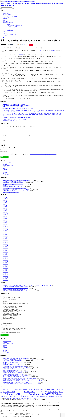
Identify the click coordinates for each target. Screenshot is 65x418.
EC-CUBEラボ (11, 27)
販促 (49, 114)
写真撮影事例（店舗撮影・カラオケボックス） (14, 120)
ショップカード (8, 111)
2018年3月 (5, 254)
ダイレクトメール (17, 111)
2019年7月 (5, 233)
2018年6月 (5, 250)
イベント (35, 110)
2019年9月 (5, 230)
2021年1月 (5, 212)
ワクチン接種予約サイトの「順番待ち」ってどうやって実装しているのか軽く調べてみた (23, 380)
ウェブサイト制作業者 (19, 391)
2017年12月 (5, 258)
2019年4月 (5, 237)
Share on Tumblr (10, 44)
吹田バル (53, 50)
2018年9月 (5, 246)
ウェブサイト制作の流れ (11, 16)
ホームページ (6, 13)
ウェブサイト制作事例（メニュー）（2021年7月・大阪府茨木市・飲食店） (20, 378)
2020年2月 (5, 224)
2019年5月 (5, 236)
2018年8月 (5, 248)
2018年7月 (5, 249)
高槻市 (4, 115)
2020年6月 (5, 218)
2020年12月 (5, 213)
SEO (4, 170)
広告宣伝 (54, 394)
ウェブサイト (41, 110)
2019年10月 (5, 229)
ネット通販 (44, 392)
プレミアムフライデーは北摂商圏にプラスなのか (14, 104)
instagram (18, 110)
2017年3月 (5, 270)
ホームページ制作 (14, 394)
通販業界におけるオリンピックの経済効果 (12, 372)
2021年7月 (5, 204)
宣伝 (46, 394)
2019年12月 (5, 226)
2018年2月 (5, 256)
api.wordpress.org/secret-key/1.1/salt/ (15, 25)
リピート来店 (25, 113)
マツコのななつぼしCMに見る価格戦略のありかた (14, 182)
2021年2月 (5, 210)
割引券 (38, 113)
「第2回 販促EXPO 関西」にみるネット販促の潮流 (14, 188)
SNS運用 (5, 169)
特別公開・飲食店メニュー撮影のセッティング (13, 374)
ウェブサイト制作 (7, 14)
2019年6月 (5, 234)
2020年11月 (5, 214)
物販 (2, 396)
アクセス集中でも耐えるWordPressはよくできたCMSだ (15, 375)
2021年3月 (5, 209)
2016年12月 (5, 274)
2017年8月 (5, 264)
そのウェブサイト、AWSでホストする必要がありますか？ (16, 190)
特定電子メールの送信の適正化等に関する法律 (17, 114)
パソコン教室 (6, 174)
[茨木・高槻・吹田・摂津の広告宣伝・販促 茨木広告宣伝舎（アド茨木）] (18, 1)
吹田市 (53, 113)
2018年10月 (5, 245)
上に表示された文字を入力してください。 (10, 147)
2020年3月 (5, 222)
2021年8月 (5, 202)
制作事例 (5, 35)
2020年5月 (5, 220)
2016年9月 (5, 278)
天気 (43, 394)
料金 (4, 31)
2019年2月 (5, 240)
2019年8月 (5, 232)
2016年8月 (5, 280)
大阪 (57, 113)
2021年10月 (5, 200)
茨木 (30, 114)
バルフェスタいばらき (34, 111)
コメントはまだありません (25, 117)
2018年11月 (5, 244)
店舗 (59, 394)
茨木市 (33, 114)
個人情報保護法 (32, 113)
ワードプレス (23, 394)
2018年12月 (5, 242)
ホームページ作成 (51, 111)
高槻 (58, 396)
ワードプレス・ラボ (12, 26)
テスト (4, 185)
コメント (3, 135)
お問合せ (5, 33)
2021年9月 (5, 201)
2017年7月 (5, 265)
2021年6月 (5, 205)
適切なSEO (5, 21)
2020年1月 (5, 225)
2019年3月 (5, 238)
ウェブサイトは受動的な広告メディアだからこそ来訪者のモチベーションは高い (21, 383)
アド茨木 (30, 110)
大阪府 (60, 113)
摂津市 (4, 114)
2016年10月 (5, 277)
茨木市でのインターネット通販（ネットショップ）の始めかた (17, 189)
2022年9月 (5, 197)
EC (3, 389)
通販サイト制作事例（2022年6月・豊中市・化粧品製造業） (16, 180)
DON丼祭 (21, 54)
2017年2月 (5, 272)
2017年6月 (5, 266)
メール (3, 140)
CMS (1, 389)
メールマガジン (6, 113)
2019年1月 (5, 241)
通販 (37, 396)
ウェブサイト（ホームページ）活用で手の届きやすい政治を (16, 105)
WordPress (24, 389)
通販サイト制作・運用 (8, 165)
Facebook (13, 110)
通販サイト (42, 396)
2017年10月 (5, 261)
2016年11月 (5, 276)
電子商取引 (51, 396)
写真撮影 (8, 17)
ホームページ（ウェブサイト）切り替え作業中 (14, 119)
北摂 (42, 113)
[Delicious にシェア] (17, 44)
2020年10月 (5, 216)
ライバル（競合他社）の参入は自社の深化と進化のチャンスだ (17, 376)
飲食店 (60, 114)
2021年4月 (5, 208)
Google (14, 389)
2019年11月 (5, 228)
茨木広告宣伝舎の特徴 (8, 22)
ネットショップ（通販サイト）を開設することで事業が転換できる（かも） (20, 382)
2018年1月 (5, 257)
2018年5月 (5, 252)
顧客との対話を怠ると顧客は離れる (11, 192)
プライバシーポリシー (11, 34)
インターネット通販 (48, 389)
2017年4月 (5, 269)
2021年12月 (5, 198)
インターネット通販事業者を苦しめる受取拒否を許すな (15, 286)
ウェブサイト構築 (58, 110)
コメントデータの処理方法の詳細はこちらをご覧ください (43, 154)
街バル (45, 114)
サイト (2, 142)
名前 (2, 138)
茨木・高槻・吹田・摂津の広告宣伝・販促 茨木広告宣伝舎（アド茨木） (20, 398)
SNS (22, 110)
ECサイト (7, 389)
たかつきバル (40, 50)
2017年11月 (5, 260)
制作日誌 (5, 173)
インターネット (38, 389)
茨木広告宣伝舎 (39, 114)
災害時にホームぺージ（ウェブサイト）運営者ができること (16, 106)
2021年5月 (5, 206)
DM (4, 110)
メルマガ (13, 113)
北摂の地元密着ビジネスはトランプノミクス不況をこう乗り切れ (17, 108)
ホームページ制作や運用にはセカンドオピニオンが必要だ (16, 371)
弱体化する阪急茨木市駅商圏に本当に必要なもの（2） (15, 289)
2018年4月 (5, 253)
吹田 (45, 113)
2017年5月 (5, 268)
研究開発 (8, 24)
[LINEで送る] (25, 44)
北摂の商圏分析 (9, 30)
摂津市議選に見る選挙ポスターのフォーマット (13, 186)
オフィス (8, 29)
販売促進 (5, 18)
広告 (49, 394)
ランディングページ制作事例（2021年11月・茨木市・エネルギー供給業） (20, 181)
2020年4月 (5, 221)
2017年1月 (5, 273)
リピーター (18, 113)
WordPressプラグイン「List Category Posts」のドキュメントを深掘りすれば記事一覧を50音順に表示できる (27, 285)
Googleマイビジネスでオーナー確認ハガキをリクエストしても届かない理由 (20, 379)
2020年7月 (5, 217)
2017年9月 (5, 262)
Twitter (25, 110)
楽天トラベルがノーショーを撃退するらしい (13, 184)
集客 (4, 20)
